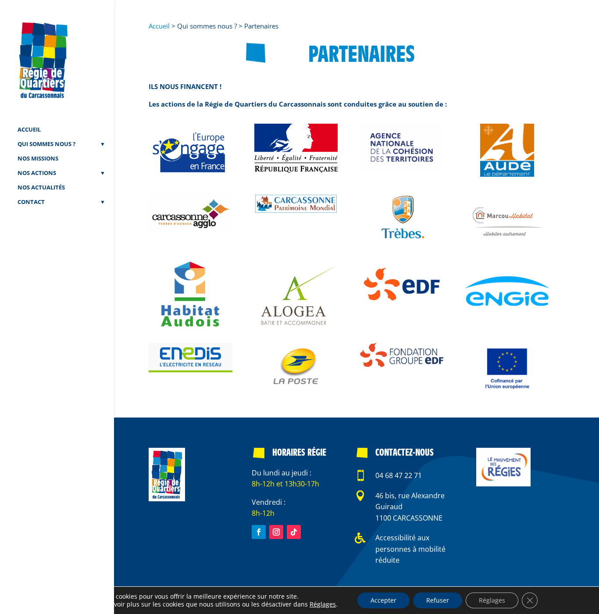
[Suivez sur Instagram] (276, 532)
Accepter (383, 600)
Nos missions (38, 158)
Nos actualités (41, 187)
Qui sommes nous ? (46, 144)
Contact (31, 202)
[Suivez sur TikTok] (294, 532)
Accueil (29, 129)
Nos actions (37, 173)
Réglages (323, 604)
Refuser (437, 600)
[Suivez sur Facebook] (259, 532)
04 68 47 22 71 (398, 475)
